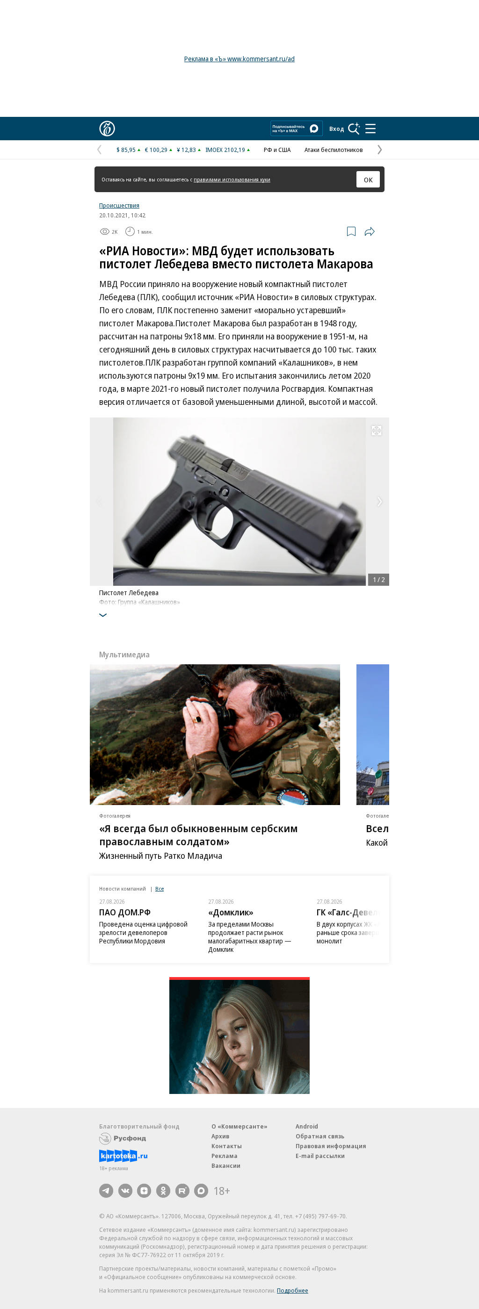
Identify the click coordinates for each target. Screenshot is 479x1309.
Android (307, 1126)
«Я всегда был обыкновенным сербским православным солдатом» (198, 834)
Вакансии (225, 1165)
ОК (368, 179)
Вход (336, 128)
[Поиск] (354, 129)
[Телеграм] (106, 1191)
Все (159, 888)
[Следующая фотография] (379, 501)
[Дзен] (144, 1191)
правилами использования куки (232, 179)
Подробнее (292, 1290)
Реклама (224, 1155)
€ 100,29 (156, 149)
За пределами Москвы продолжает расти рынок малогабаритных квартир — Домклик (249, 937)
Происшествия (119, 205)
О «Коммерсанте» (239, 1126)
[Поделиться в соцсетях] (369, 231)
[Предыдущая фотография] (99, 501)
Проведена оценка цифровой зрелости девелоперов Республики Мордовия (143, 932)
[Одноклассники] (163, 1191)
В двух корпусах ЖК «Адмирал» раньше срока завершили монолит (361, 932)
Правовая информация (331, 1146)
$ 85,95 (126, 149)
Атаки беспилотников (334, 149)
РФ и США (277, 149)
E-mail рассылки (320, 1155)
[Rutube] (182, 1191)
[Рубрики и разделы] (370, 129)
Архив (220, 1136)
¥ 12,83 (186, 149)
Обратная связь (320, 1136)
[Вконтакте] (125, 1191)
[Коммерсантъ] (107, 129)
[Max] (201, 1191)
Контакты (226, 1146)
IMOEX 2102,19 (225, 149)
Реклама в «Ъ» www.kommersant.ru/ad (239, 58)
